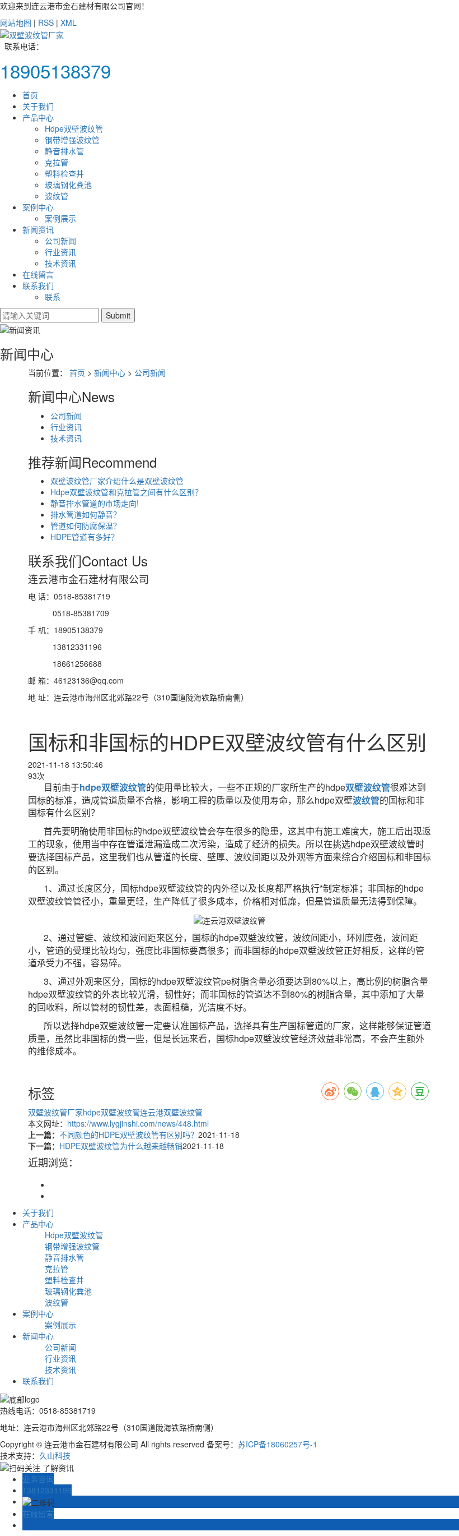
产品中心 (38, 117)
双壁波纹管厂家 (55, 1112)
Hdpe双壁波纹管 (74, 128)
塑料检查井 (64, 173)
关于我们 (38, 106)
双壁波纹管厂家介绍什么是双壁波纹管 (117, 480)
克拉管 (56, 162)
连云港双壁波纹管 (171, 1112)
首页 (30, 94)
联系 (52, 296)
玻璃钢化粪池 (68, 184)
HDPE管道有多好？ (84, 536)
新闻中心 (109, 372)
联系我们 (38, 285)
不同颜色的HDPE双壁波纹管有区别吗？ (128, 1134)
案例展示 (60, 218)
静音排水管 (64, 150)
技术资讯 (60, 263)
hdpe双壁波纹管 (111, 1112)
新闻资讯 (38, 229)
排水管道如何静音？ (85, 514)
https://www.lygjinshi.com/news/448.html (138, 1123)
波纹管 (56, 195)
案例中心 (38, 207)
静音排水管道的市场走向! (94, 503)
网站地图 (15, 22)
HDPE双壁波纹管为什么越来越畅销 (120, 1145)
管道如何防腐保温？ (85, 525)
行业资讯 (60, 251)
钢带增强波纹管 (72, 139)
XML (68, 22)
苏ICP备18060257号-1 (277, 1444)
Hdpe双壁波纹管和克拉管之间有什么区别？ (126, 491)
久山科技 (55, 1455)
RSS (46, 22)
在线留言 (38, 274)
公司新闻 (60, 240)
